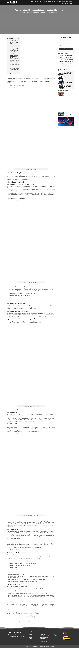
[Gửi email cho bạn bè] (31, 617)
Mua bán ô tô (54, 635)
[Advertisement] (39, 22)
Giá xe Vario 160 (43, 633)
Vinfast (40, 1)
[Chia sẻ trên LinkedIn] (35, 617)
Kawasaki (59, 1)
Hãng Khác (68, 1)
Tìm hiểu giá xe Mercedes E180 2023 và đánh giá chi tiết (69, 114)
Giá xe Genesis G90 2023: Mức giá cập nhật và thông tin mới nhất (65, 103)
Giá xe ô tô (53, 633)
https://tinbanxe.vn (50, 646)
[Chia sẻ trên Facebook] (27, 617)
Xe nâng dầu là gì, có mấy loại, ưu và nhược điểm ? (69, 93)
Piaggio (49, 1)
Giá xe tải (53, 634)
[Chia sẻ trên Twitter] (29, 617)
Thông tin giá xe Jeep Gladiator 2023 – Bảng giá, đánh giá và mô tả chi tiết (65, 98)
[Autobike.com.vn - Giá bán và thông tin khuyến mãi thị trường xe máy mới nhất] (15, 2)
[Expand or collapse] (19, 39)
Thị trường (29, 12)
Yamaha (36, 1)
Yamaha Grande (43, 641)
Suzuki (45, 1)
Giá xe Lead (42, 634)
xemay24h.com (35, 646)
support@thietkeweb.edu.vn (17, 641)
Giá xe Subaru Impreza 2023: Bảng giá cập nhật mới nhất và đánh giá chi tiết (65, 108)
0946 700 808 (22, 640)
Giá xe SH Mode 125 (44, 635)
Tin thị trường (64, 3)
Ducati (53, 1)
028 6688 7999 (15, 640)
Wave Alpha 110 (43, 640)
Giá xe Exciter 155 (44, 637)
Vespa (63, 1)
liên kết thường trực (27, 621)
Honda (31, 1)
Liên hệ (70, 3)
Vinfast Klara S (43, 638)
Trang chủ (24, 12)
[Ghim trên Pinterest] (33, 617)
